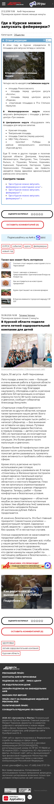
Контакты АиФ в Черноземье (19, 677)
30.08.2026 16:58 (9, 315)
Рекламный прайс (13, 673)
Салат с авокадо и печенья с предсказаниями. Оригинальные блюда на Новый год (31, 274)
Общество (19, 35)
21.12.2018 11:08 (8, 11)
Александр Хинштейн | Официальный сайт (23, 369)
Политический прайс (15, 705)
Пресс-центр (34, 681)
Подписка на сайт (13, 681)
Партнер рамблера (40, 790)
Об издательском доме (16, 684)
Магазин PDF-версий (14, 695)
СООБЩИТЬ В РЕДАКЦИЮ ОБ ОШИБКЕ (23, 709)
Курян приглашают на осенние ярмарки (30, 290)
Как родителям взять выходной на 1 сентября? (22, 593)
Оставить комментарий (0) (23, 225)
